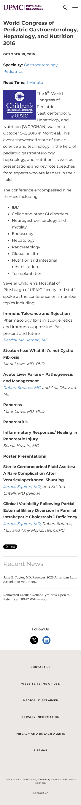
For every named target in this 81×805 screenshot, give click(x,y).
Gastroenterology (40, 65)
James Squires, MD (21, 486)
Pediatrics (13, 71)
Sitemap (40, 750)
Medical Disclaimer (40, 700)
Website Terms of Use (40, 683)
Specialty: (13, 65)
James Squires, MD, (22, 523)
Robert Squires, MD (22, 387)
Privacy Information (40, 717)
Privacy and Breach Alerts (40, 733)
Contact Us (40, 667)
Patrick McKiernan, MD (25, 340)
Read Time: (15, 82)
